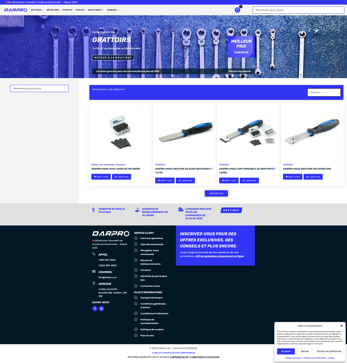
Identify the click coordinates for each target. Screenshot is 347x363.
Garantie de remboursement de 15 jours (155, 212)
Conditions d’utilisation (204, 357)
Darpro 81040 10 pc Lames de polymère (115, 168)
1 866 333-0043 (107, 259)
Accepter (286, 351)
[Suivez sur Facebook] (95, 308)
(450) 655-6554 (108, 265)
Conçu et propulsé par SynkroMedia (173, 352)
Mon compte (94, 10)
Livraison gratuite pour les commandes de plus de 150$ (198, 213)
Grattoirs (120, 165)
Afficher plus (216, 193)
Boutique (36, 10)
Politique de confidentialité (314, 358)
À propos (67, 10)
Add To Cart (102, 176)
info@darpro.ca (107, 277)
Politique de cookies (293, 358)
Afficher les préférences (329, 351)
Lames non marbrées (102, 165)
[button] (341, 325)
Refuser (305, 351)
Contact (331, 358)
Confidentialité (179, 357)
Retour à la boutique (113, 57)
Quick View (123, 176)
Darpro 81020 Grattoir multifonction (307, 168)
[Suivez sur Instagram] (101, 308)
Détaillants (53, 10)
